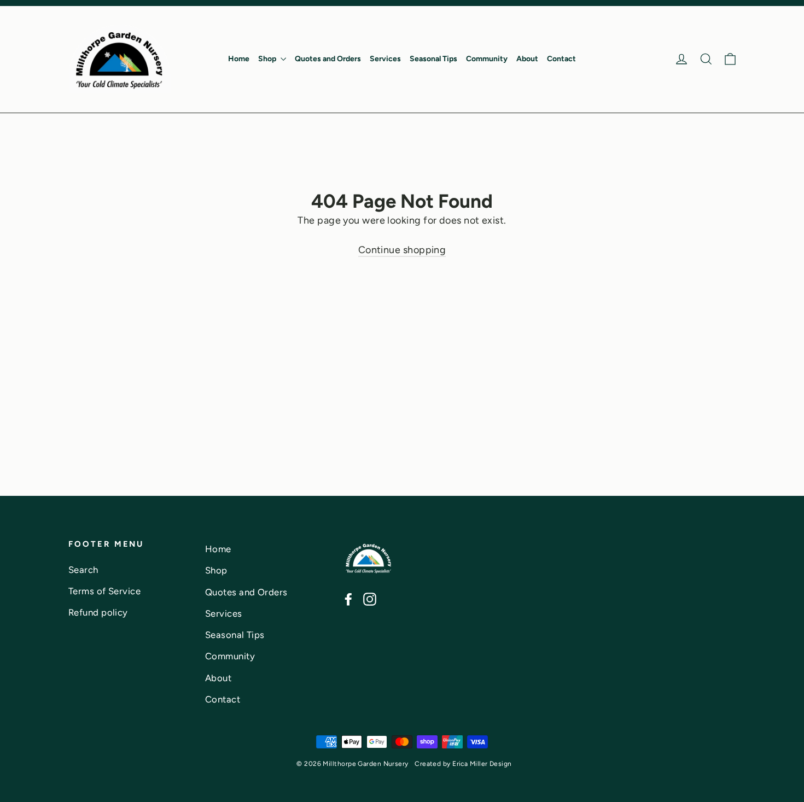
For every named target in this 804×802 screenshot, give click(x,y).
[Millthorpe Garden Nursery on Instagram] (369, 599)
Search (83, 569)
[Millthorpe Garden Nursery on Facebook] (348, 599)
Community (487, 58)
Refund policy (98, 612)
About (527, 58)
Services (385, 58)
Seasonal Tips (433, 58)
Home (238, 58)
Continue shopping (402, 250)
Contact (561, 58)
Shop (268, 58)
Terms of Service (104, 591)
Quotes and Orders (328, 58)
